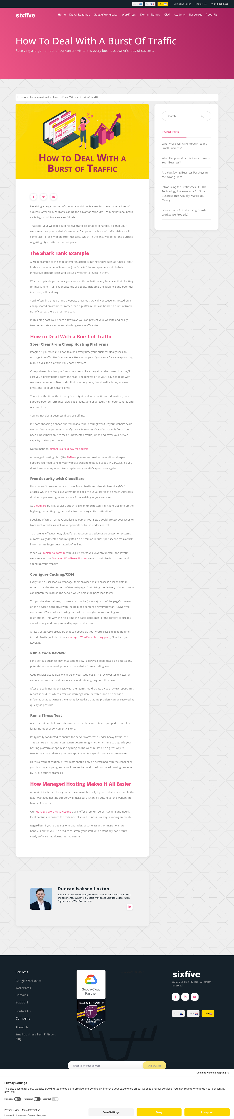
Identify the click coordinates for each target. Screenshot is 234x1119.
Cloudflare (39, 505)
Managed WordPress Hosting (69, 558)
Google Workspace (105, 14)
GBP (148, 3)
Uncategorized (39, 97)
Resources (195, 14)
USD (161, 3)
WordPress (129, 14)
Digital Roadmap (79, 14)
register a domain (54, 553)
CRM (167, 14)
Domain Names (150, 14)
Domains (22, 995)
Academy (180, 14)
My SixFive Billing (182, 3)
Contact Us (201, 3)
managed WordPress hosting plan (89, 637)
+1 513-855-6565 (219, 3)
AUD (136, 3)
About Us (211, 14)
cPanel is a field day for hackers (68, 449)
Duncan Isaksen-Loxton (83, 889)
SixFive (71, 457)
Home (62, 14)
